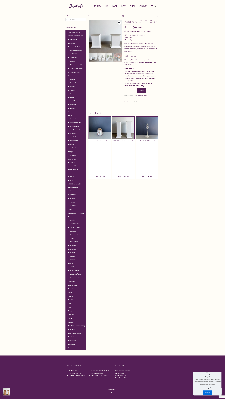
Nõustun (207, 393)
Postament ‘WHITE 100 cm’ (123, 140)
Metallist (71, 98)
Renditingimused (120, 375)
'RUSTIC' (70, 318)
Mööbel (70, 263)
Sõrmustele (72, 155)
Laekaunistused (75, 72)
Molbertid (73, 195)
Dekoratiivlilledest (74, 47)
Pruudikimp (71, 329)
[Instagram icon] (113, 392)
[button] (119, 23)
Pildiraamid (73, 206)
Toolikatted (74, 242)
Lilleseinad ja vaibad (76, 68)
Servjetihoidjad (75, 235)
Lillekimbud (73, 54)
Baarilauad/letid (75, 274)
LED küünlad (72, 148)
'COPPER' (71, 315)
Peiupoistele (72, 340)
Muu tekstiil (72, 249)
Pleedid (72, 260)
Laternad (71, 144)
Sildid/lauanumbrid (74, 184)
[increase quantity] (133, 91)
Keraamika (71, 112)
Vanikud (72, 61)
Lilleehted (71, 344)
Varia (70, 292)
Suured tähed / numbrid (76, 213)
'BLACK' (70, 304)
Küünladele (72, 134)
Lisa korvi (141, 91)
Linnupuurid (72, 166)
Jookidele (73, 119)
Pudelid (72, 90)
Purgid (72, 94)
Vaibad (72, 256)
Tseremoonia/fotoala (75, 36)
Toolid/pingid (74, 270)
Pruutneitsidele (73, 337)
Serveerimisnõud (75, 122)
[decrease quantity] (126, 91)
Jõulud (70, 322)
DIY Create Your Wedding (76, 326)
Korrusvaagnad (75, 126)
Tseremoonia (72, 348)
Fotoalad (71, 289)
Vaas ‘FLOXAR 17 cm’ (100, 140)
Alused (72, 86)
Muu (71, 180)
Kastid (72, 177)
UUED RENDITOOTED (74, 32)
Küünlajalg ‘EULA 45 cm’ (147, 140)
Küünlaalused (74, 137)
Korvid (72, 173)
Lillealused (71, 43)
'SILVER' (70, 307)
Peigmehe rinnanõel (74, 333)
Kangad (72, 252)
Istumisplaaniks (73, 188)
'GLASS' (70, 296)
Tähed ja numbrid (76, 65)
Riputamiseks (72, 285)
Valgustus (71, 281)
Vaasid (72, 79)
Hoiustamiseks (73, 170)
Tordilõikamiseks (75, 130)
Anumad (73, 83)
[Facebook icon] (111, 392)
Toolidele (71, 238)
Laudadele (71, 217)
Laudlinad (73, 220)
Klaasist (70, 76)
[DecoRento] (76, 6)
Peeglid (70, 152)
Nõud (70, 116)
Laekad (72, 162)
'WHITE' (135, 96)
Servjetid (73, 231)
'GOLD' (70, 311)
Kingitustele (72, 159)
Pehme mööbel (75, 278)
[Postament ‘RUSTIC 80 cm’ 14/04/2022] (5, 391)
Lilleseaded (73, 57)
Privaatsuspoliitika (121, 378)
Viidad (70, 209)
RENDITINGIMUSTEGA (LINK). (134, 86)
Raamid (72, 191)
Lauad (72, 267)
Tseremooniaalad (76, 50)
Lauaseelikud (74, 224)
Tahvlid (72, 198)
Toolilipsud (73, 245)
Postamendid (142, 96)
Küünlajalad (74, 140)
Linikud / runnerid (75, 227)
